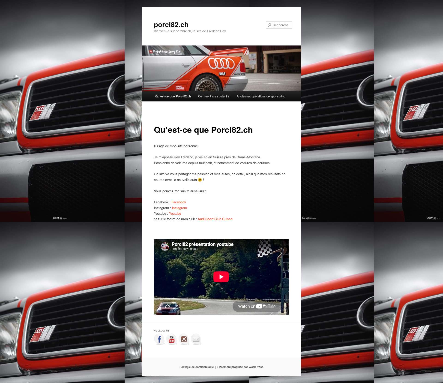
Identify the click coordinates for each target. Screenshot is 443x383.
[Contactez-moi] (196, 339)
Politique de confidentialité (197, 367)
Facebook (178, 201)
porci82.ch (171, 24)
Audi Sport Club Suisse (215, 218)
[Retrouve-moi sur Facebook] (159, 339)
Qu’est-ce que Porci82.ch (173, 96)
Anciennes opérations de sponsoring (261, 96)
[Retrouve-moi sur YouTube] (171, 339)
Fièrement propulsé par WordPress (240, 367)
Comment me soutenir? (213, 96)
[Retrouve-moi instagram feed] (183, 339)
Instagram (179, 207)
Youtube (175, 213)
